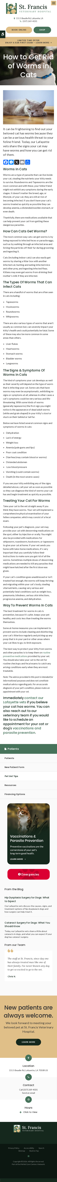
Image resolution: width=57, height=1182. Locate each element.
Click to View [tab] (30, 1112)
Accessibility (29, 1148)
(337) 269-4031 (30, 21)
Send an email (28, 1093)
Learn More (28, 1042)
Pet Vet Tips (11, 776)
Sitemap (21, 1151)
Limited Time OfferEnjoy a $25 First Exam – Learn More (27, 41)
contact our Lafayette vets (23, 700)
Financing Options (15, 794)
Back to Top (34, 1151)
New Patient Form (14, 767)
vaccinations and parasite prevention (22, 730)
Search (41, 1148)
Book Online (19, 30)
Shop (42, 30)
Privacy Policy (13, 1148)
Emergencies (30, 874)
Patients (9, 758)
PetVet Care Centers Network (33, 1164)
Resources (10, 785)
